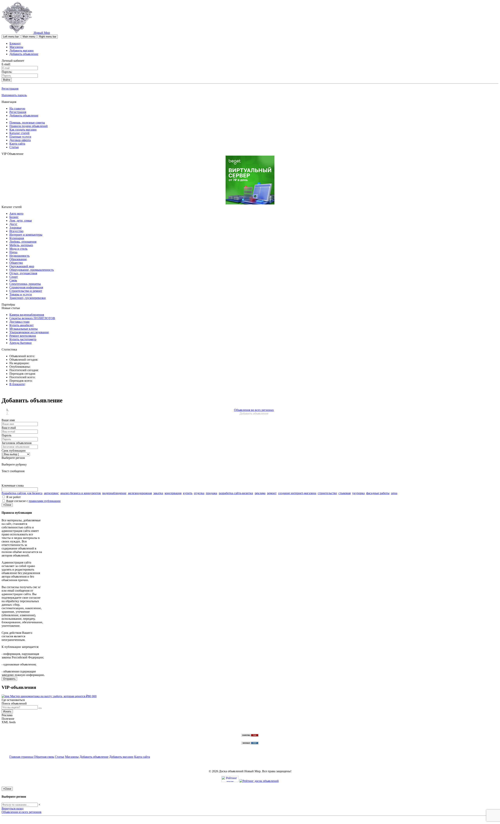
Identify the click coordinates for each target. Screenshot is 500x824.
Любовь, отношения (22, 241)
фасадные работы (377, 493)
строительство (327, 493)
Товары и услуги (20, 294)
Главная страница (21, 756)
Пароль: (7, 71)
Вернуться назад (12, 808)
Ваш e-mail (9, 427)
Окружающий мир (21, 266)
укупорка (358, 493)
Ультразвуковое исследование (29, 332)
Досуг (13, 224)
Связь (13, 280)
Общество (16, 262)
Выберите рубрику (14, 464)
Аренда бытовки (20, 342)
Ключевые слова (13, 485)
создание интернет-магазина (297, 493)
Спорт (13, 276)
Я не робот (13, 497)
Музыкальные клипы (23, 328)
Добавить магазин (21, 50)
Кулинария (16, 238)
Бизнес (14, 217)
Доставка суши (19, 321)
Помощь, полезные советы (27, 122)
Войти (6, 79)
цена (394, 493)
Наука (13, 252)
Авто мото (16, 213)
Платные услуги (20, 136)
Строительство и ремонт (25, 291)
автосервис (51, 493)
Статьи (14, 147)
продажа (211, 493)
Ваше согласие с (33, 501)
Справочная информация (26, 287)
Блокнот (15, 43)
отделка (199, 493)
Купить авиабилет (21, 325)
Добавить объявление (23, 54)
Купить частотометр (22, 339)
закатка (158, 493)
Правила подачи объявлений (28, 126)
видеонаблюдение (114, 493)
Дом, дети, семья (20, 220)
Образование (18, 259)
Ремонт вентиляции (22, 335)
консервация (173, 493)
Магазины (16, 47)
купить (187, 493)
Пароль (6, 435)
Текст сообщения (13, 471)
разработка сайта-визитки (236, 493)
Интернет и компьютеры (25, 234)
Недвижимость (19, 255)
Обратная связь (44, 756)
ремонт (272, 493)
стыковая (344, 493)
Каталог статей (19, 133)
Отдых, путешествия (23, 273)
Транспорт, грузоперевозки (27, 298)
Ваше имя (8, 420)
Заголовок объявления (16, 443)
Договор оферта (20, 140)
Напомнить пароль (14, 95)
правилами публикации (45, 501)
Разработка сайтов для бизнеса (22, 493)
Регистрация (10, 88)
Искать (7, 711)
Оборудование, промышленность (31, 269)
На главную (17, 108)
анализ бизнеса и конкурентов (80, 493)
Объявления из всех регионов (21, 812)
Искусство (16, 231)
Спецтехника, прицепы (25, 283)
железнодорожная (140, 493)
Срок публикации (14, 450)
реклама (260, 493)
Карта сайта (17, 143)
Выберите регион (13, 457)
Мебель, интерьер (21, 245)
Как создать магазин (23, 129)
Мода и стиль (18, 248)
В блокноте (17, 384)
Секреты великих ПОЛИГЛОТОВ (32, 318)
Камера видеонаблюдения (26, 314)
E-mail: (6, 64)
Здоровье (15, 227)
